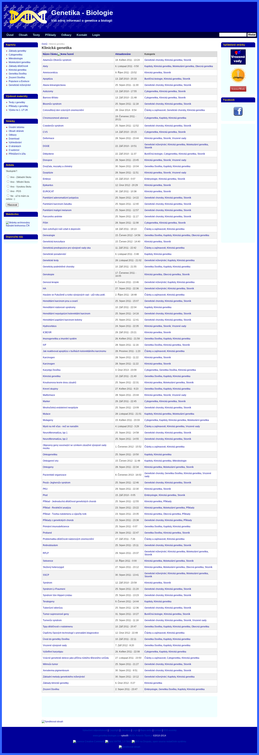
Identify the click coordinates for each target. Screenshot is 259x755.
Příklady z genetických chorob (58, 520)
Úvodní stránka (16, 127)
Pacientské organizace (54, 475)
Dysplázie (48, 172)
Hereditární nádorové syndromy (59, 307)
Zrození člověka (51, 689)
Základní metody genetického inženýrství (64, 676)
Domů (44, 44)
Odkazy (66, 34)
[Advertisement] (129, 706)
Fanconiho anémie (52, 216)
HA (44, 288)
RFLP (46, 553)
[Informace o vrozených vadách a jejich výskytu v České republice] (238, 63)
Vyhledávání (15, 142)
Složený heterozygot (53, 567)
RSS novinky (170, 730)
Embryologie (151, 179)
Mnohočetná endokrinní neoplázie (60, 407)
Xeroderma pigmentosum (56, 670)
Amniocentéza (50, 72)
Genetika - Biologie (82, 13)
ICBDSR (47, 332)
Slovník (187, 60)
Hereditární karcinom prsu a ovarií (60, 301)
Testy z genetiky (17, 102)
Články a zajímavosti (155, 110)
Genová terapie (51, 282)
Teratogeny (48, 601)
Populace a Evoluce (19, 81)
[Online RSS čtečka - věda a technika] (238, 91)
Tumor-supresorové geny (56, 614)
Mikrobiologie (180, 460)
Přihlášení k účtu (17, 154)
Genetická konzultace (54, 241)
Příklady (167, 501)
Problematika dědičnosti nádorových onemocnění (68, 539)
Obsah (23, 34)
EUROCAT (48, 191)
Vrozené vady (179, 138)
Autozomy (48, 91)
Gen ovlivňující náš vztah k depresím (61, 229)
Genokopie (48, 274)
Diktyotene (48, 154)
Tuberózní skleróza (53, 607)
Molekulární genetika (183, 66)
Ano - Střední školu (20, 182)
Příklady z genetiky (18, 106)
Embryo (47, 179)
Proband (47, 532)
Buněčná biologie (153, 78)
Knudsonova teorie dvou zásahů (59, 382)
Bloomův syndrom (52, 104)
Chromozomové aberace (55, 118)
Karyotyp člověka (51, 370)
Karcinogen (49, 357)
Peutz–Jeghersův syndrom (56, 482)
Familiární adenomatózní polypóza (60, 197)
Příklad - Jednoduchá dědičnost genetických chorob (69, 501)
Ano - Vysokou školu (20, 186)
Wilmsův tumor (50, 664)
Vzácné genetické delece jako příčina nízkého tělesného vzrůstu (76, 658)
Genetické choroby (154, 60)
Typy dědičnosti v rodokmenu (58, 626)
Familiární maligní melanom (57, 210)
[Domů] (61, 28)
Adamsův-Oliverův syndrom (57, 60)
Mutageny (48, 420)
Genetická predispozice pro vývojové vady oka (67, 248)
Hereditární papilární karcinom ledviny (62, 320)
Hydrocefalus (50, 326)
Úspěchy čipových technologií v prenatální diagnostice (71, 633)
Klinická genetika (173, 60)
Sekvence (48, 561)
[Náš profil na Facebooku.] (238, 115)
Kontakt (82, 34)
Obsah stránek (16, 131)
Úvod (9, 34)
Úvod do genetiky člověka (56, 639)
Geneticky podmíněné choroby (58, 266)
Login (96, 34)
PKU (45, 489)
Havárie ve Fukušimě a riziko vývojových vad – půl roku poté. (74, 294)
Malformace (49, 395)
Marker (46, 401)
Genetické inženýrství (155, 144)
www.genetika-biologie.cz (106, 735)
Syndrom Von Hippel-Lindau (57, 595)
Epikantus (48, 185)
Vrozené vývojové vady (55, 645)
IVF (44, 345)
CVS (45, 132)
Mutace (46, 414)
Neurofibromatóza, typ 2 (55, 439)
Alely (45, 66)
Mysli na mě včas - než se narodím (60, 426)
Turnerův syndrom (52, 620)
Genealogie (49, 235)
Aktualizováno (123, 54)
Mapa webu (146, 730)
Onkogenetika (50, 454)
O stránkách (15, 146)
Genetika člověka (153, 166)
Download (14, 138)
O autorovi (14, 150)
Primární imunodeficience (56, 526)
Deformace (48, 138)
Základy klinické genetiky (56, 683)
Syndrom (47, 582)
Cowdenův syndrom (53, 125)
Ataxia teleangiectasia (54, 85)
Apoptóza (48, 78)
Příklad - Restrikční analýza (57, 507)
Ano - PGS (15, 191)
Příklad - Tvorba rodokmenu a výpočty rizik (64, 514)
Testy (36, 34)
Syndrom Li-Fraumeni (54, 589)
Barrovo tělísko (50, 97)
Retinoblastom (50, 545)
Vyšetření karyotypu (53, 651)
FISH (45, 222)
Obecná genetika (204, 66)
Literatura (126, 730)
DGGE (46, 146)
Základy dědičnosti (18, 66)
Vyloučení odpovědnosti (94, 730)
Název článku (50, 54)
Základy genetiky (17, 51)
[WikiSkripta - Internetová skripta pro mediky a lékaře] (238, 82)
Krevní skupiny (50, 388)
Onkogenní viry (50, 460)
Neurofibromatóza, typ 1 (55, 432)
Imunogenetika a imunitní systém (60, 338)
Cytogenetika (151, 91)
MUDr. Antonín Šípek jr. (140, 735)
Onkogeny (48, 467)
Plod (45, 495)
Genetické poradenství (54, 254)
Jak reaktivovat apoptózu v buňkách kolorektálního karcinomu (74, 351)
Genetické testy (51, 260)
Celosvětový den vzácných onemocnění (63, 110)
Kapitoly (148, 66)
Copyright (114, 730)
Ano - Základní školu (20, 177)
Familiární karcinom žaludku (57, 204)
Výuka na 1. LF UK (18, 110)
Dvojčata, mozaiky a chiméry (57, 166)
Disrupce (47, 160)
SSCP (46, 575)
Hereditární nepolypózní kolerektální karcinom (66, 313)
